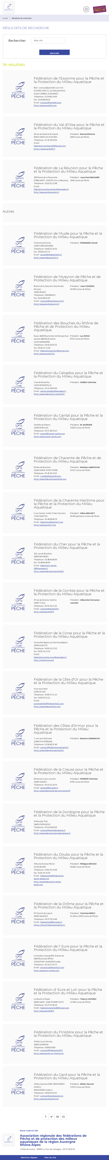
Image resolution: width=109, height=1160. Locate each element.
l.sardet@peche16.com (50, 476)
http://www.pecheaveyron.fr (46, 304)
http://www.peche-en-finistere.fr (49, 1053)
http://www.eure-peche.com (46, 970)
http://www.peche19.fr (44, 611)
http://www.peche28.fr (44, 1011)
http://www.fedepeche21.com (47, 706)
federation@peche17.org (51, 522)
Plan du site (50, 1157)
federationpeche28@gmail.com (54, 1007)
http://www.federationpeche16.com (50, 479)
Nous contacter (29, 1131)
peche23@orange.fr (49, 787)
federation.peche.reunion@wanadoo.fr (51, 189)
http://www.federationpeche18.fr (49, 571)
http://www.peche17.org (45, 525)
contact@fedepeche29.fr (51, 1050)
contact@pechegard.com (51, 1096)
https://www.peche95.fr (44, 149)
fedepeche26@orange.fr (51, 922)
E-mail (57, 1117)
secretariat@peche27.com (52, 967)
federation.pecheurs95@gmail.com (50, 145)
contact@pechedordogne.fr (53, 830)
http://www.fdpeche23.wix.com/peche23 (52, 790)
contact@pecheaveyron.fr (52, 301)
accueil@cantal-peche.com (52, 433)
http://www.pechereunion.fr (46, 192)
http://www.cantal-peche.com (47, 436)
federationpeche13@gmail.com (54, 350)
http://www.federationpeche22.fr (49, 750)
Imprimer (63, 1117)
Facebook (46, 1117)
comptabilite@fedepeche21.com (49, 703)
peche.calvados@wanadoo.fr (53, 391)
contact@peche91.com (50, 102)
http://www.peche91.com (45, 105)
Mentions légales (29, 1157)
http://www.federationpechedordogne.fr (52, 833)
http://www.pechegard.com (46, 1098)
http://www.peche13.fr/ (44, 353)
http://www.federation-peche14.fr (49, 394)
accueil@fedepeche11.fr (51, 254)
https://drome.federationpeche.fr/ (49, 925)
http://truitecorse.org (44, 660)
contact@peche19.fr (49, 608)
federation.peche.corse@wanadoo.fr (50, 657)
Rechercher (17, 40)
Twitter (51, 1117)
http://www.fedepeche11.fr (46, 257)
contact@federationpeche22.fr (54, 747)
